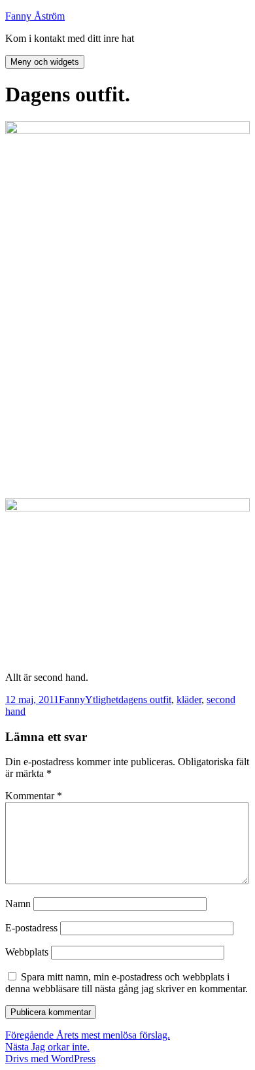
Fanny (72, 699)
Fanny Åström (35, 16)
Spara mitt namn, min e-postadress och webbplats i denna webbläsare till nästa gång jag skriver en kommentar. (126, 982)
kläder (189, 699)
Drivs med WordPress (50, 1058)
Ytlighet (101, 699)
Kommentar (33, 795)
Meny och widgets (44, 62)
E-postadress (31, 927)
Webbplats (26, 952)
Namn (18, 903)
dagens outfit (144, 699)
